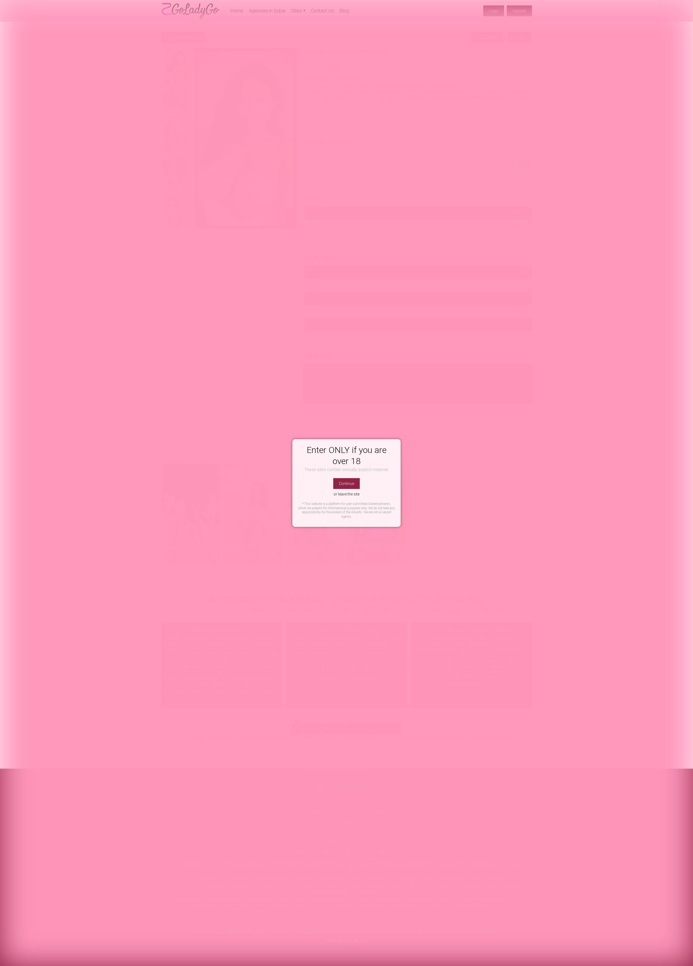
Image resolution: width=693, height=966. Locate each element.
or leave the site (346, 494)
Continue (346, 483)
